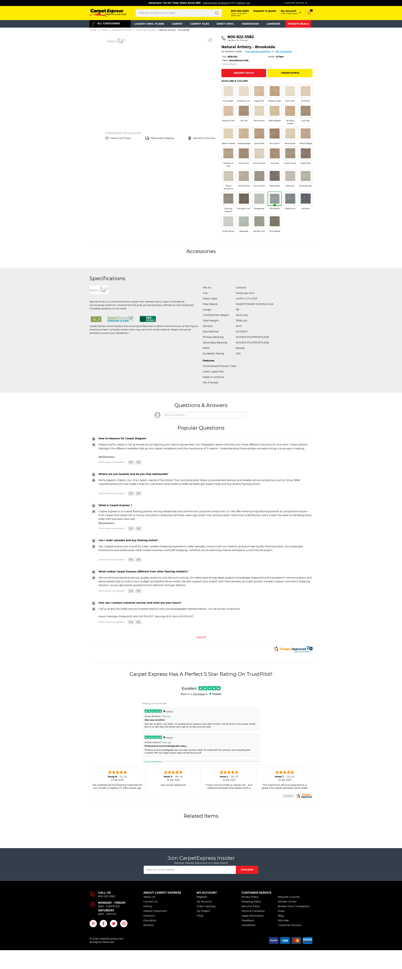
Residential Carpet (122, 30)
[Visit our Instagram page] (124, 923)
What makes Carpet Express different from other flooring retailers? (143, 571)
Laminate (273, 24)
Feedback (248, 920)
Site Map (283, 920)
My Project (203, 911)
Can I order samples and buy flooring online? (128, 540)
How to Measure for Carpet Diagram (122, 438)
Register (202, 897)
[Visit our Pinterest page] (93, 923)
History (147, 906)
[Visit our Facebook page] (103, 923)
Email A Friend (133, 133)
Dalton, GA (243, 3)
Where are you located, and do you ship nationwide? (133, 474)
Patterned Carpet (145, 30)
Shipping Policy (251, 901)
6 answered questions (258, 52)
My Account (207, 892)
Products (149, 916)
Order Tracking (206, 906)
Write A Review (113, 133)
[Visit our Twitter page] (113, 923)
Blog (281, 916)
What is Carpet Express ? (115, 505)
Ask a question (283, 52)
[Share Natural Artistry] (210, 40)
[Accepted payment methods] (290, 940)
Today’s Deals (298, 24)
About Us (149, 897)
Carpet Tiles (199, 24)
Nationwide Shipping (216, 3)
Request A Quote (289, 897)
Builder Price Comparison (294, 906)
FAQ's (200, 916)
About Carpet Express (162, 892)
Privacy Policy (250, 897)
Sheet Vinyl (225, 24)
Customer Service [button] (294, 3)
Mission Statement (155, 911)
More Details (229, 64)
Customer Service (257, 892)
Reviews (148, 925)
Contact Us (150, 901)
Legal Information (253, 916)
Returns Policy (251, 906)
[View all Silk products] (116, 40)
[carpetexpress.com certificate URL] (297, 795)
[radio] (228, 93)
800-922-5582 (106, 896)
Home (93, 30)
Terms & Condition (253, 911)
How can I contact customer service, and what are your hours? (139, 603)
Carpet (177, 24)
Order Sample (290, 73)
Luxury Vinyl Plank (149, 24)
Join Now (247, 870)
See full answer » (106, 457)
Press (281, 911)
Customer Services (290, 925)
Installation (248, 925)
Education (149, 920)
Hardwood (250, 24)
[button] (291, 12)
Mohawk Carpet (233, 52)
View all (201, 637)
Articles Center (287, 901)
